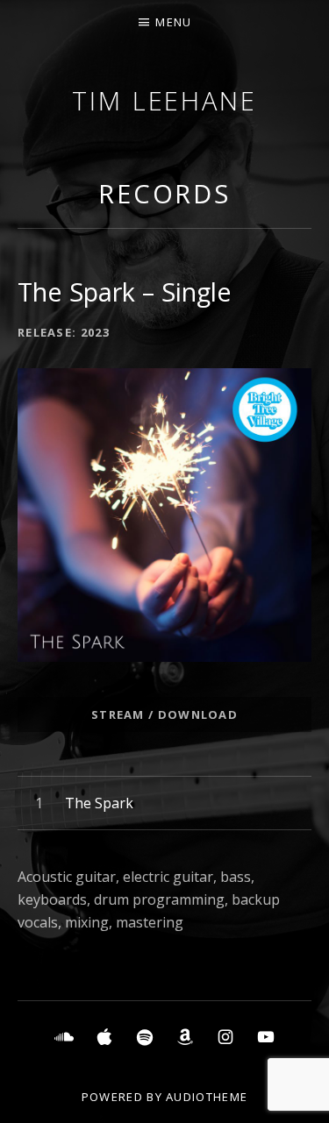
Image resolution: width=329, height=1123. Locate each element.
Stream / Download (164, 714)
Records (164, 193)
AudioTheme (206, 1097)
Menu (173, 22)
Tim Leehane (164, 100)
